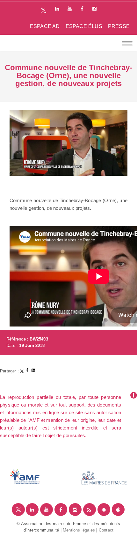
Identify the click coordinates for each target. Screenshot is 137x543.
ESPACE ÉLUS (84, 26)
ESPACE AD (45, 26)
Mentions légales (79, 530)
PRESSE (119, 26)
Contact (106, 530)
